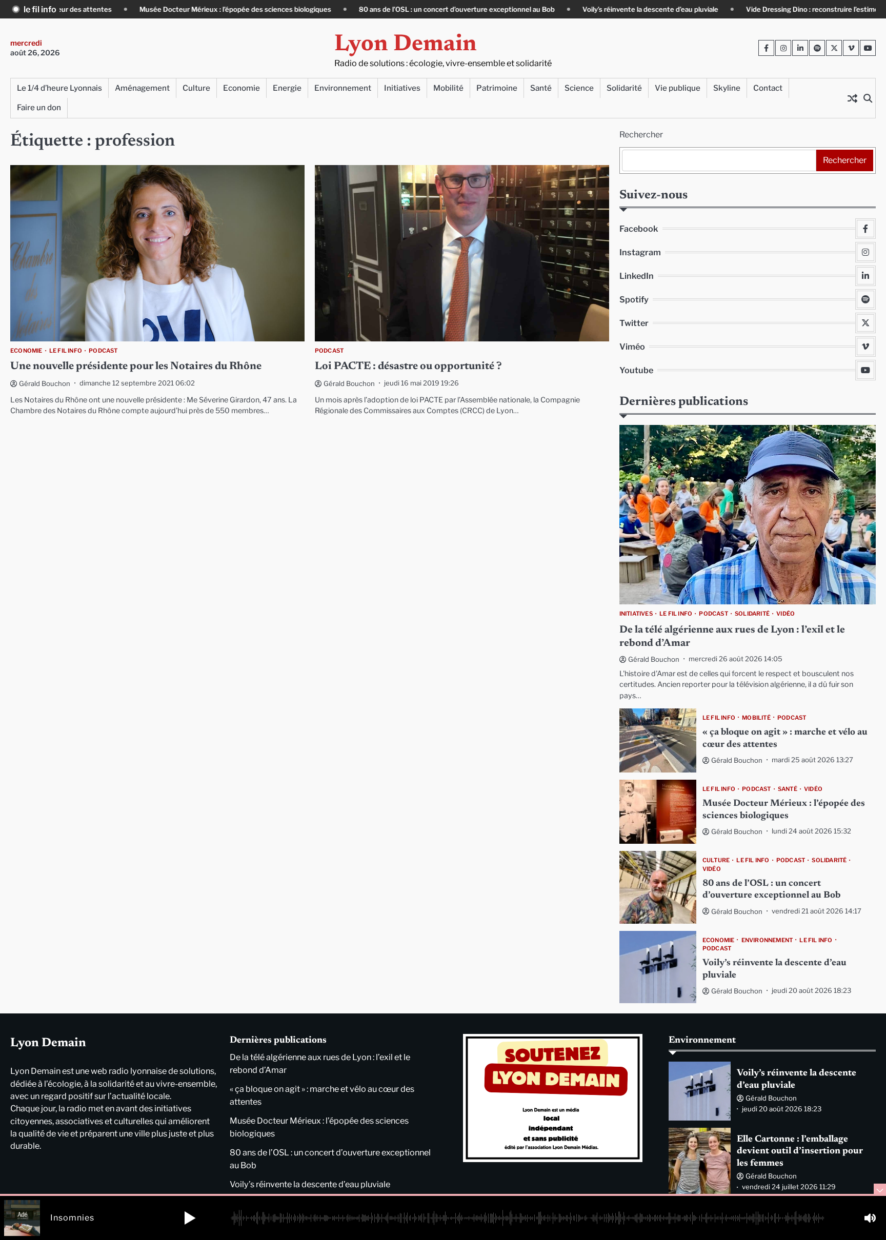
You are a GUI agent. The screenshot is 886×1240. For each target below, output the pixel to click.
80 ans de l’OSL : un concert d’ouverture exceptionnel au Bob (390, 9)
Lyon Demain (405, 44)
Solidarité (624, 88)
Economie (241, 88)
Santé (541, 88)
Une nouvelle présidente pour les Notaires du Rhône (135, 366)
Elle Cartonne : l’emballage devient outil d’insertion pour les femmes (800, 1151)
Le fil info (65, 351)
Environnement (342, 88)
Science (579, 88)
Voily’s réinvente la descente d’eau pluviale (583, 9)
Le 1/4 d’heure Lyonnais (59, 88)
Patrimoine (496, 88)
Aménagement (142, 88)
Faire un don (39, 107)
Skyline (726, 88)
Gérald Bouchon (44, 383)
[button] (189, 1218)
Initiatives (402, 88)
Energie (287, 88)
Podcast (103, 351)
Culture (196, 88)
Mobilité (448, 88)
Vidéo (785, 614)
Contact (767, 88)
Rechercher (641, 134)
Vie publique (677, 88)
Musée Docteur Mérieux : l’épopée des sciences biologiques (168, 9)
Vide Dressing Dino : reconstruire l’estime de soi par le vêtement (782, 9)
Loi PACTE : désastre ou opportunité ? (408, 366)
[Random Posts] (852, 98)
